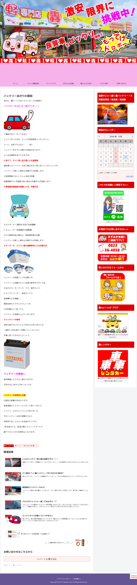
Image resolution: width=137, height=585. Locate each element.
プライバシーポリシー (65, 579)
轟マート (35, 446)
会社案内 (76, 579)
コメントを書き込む (47, 559)
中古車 (28, 446)
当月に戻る (129, 176)
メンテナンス (9, 446)
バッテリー (20, 446)
